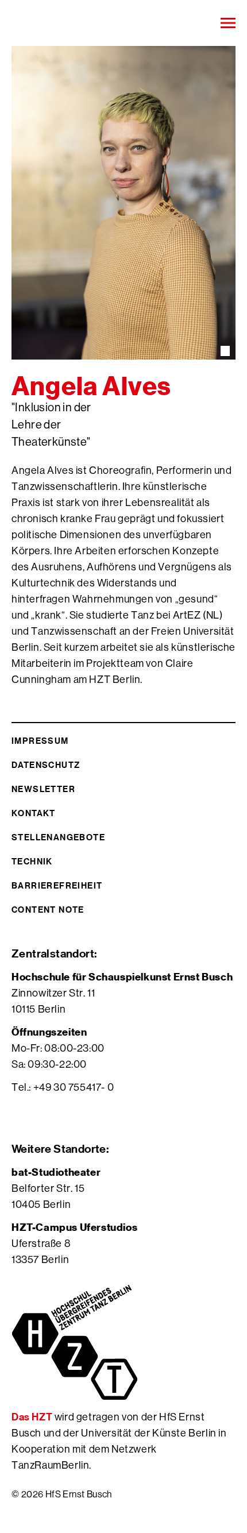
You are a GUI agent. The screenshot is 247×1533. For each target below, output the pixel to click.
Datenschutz (45, 765)
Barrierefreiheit (56, 885)
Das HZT (33, 1417)
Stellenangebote (58, 837)
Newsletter (43, 789)
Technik (32, 861)
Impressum (40, 741)
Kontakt (33, 813)
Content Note (47, 909)
